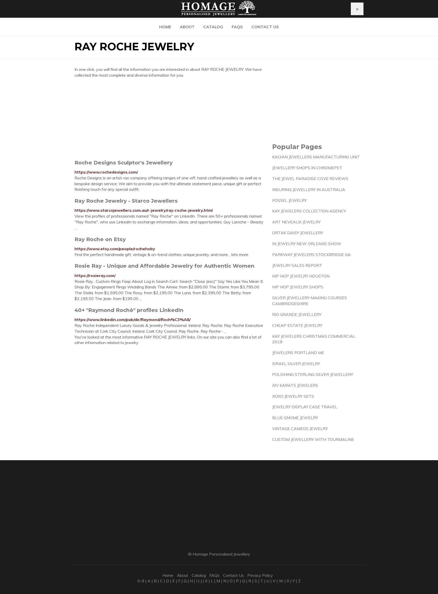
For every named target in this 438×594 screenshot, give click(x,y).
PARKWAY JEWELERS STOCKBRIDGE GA (311, 254)
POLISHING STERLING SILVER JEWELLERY (312, 374)
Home (165, 26)
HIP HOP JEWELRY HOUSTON (301, 276)
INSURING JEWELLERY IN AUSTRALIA (308, 189)
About (187, 26)
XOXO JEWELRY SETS (293, 396)
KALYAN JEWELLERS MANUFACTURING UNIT (316, 156)
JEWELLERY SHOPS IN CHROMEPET (307, 167)
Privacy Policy (260, 575)
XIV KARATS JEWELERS (295, 385)
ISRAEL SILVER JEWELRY (296, 363)
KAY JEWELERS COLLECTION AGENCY (309, 211)
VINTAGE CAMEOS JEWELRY (300, 428)
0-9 (140, 580)
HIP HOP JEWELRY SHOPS (297, 286)
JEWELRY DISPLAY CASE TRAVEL (304, 406)
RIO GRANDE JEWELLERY (296, 314)
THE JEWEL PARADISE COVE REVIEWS (310, 178)
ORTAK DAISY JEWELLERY (297, 232)
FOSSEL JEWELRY (289, 200)
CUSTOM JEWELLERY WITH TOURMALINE (313, 439)
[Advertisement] (170, 118)
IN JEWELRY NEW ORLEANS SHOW (306, 243)
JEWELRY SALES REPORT (297, 265)
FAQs (237, 26)
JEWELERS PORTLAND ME (298, 352)
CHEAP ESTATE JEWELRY (297, 325)
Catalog (213, 26)
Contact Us (265, 26)
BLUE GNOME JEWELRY (295, 417)
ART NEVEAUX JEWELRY (296, 221)
